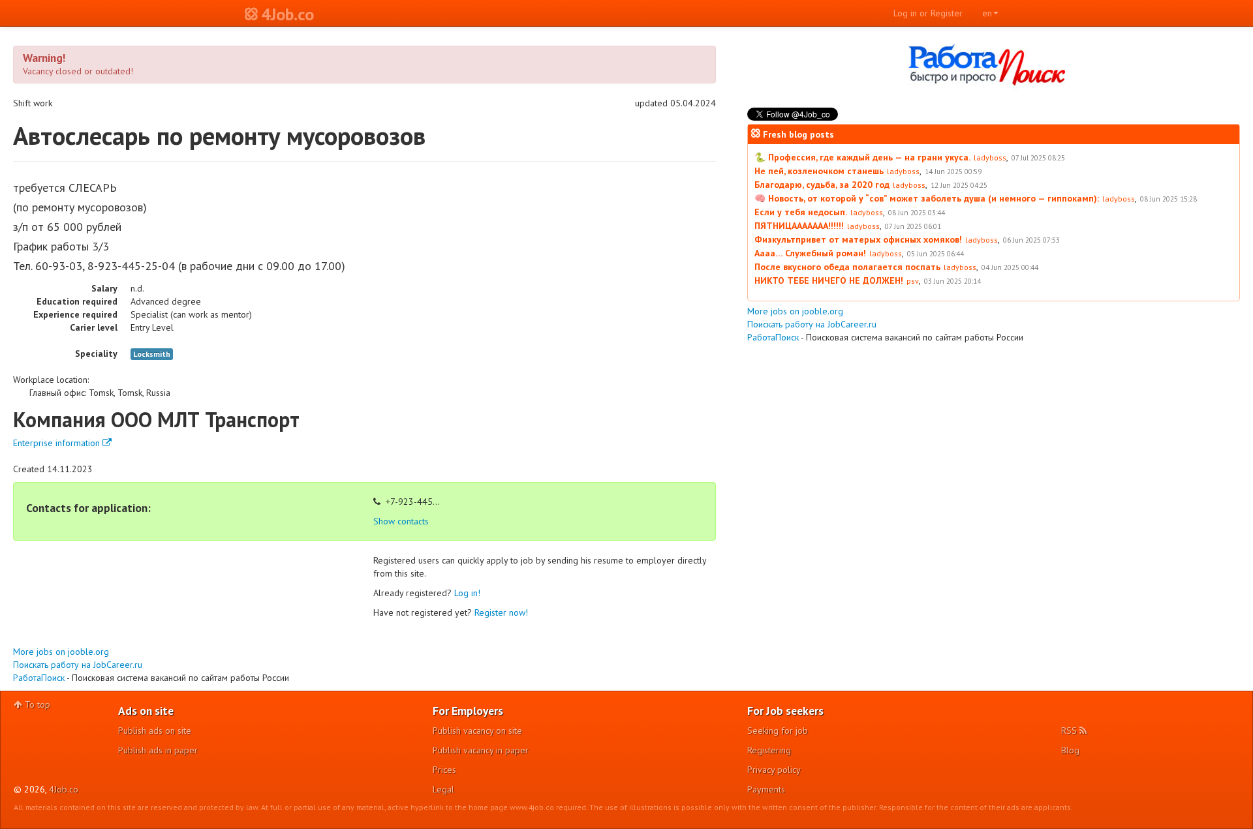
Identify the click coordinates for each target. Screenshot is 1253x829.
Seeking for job (777, 730)
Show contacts (401, 521)
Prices (444, 770)
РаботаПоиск (39, 678)
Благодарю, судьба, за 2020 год (821, 184)
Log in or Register (928, 13)
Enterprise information (57, 443)
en (987, 13)
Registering (769, 750)
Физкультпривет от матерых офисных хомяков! (858, 239)
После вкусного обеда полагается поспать (847, 267)
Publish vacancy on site (477, 730)
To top (36, 704)
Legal (443, 789)
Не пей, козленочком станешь (819, 171)
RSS (1070, 730)
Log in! (467, 593)
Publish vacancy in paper (481, 750)
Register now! (501, 612)
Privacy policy (774, 770)
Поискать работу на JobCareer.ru (77, 665)
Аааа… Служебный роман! (810, 253)
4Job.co (63, 789)
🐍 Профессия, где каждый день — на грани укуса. (862, 157)
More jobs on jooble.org (61, 651)
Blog (1070, 750)
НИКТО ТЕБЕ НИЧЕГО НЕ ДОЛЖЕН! (828, 280)
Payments (766, 789)
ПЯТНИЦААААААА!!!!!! (799, 226)
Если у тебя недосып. (800, 212)
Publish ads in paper (158, 750)
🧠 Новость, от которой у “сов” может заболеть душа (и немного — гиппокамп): (926, 198)
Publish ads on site (154, 730)
